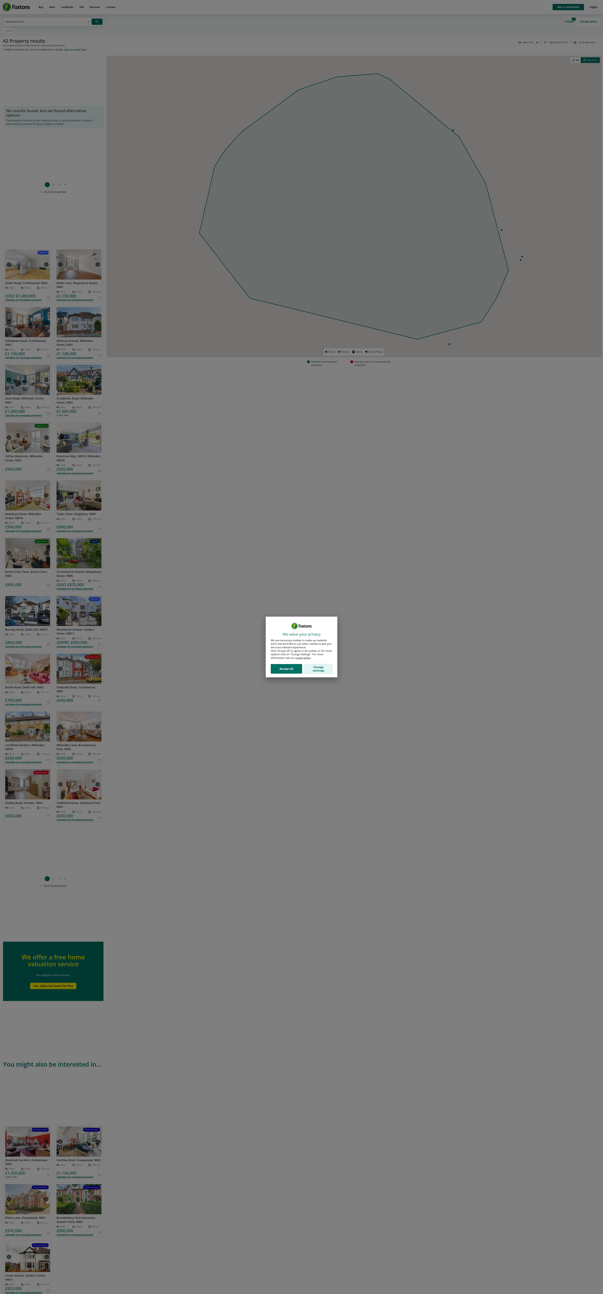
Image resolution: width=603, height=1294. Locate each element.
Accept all (286, 669)
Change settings (318, 668)
